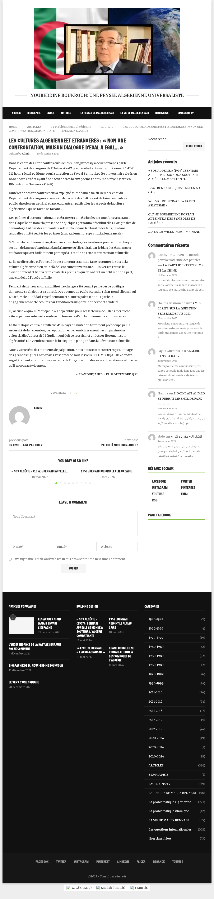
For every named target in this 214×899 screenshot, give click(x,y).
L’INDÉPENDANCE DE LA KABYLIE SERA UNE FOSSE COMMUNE (35, 647)
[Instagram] (174, 138)
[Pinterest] (178, 138)
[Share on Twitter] (88, 393)
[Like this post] (79, 393)
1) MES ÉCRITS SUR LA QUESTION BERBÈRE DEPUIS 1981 (179, 308)
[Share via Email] (96, 393)
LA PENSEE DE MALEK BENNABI (97, 113)
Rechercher (194, 146)
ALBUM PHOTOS (20, 125)
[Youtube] (197, 138)
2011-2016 (177, 692)
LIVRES (50, 113)
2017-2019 (177, 720)
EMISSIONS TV (186, 113)
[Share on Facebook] (84, 393)
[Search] (203, 138)
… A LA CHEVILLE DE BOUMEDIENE (174, 232)
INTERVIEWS (161, 113)
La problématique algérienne (177, 802)
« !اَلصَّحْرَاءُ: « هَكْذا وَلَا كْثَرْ (186, 436)
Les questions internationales (177, 829)
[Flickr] (188, 138)
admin (26, 153)
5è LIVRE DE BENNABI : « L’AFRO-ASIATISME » (90, 650)
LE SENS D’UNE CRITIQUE (24, 682)
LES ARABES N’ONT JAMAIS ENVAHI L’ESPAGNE (49, 623)
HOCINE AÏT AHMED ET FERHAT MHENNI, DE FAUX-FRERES (181, 399)
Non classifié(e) (177, 838)
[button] (14, 476)
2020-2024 (177, 738)
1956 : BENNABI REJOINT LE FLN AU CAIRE (106, 471)
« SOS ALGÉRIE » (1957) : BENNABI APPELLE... (40, 471)
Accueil (16, 113)
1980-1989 (177, 647)
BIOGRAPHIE (34, 113)
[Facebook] (165, 138)
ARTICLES (66, 113)
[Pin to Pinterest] (92, 393)
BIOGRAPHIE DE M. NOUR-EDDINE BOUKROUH (36, 666)
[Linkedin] (183, 138)
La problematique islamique (177, 811)
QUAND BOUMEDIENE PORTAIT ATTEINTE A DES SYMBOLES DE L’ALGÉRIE (171, 218)
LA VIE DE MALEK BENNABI (134, 113)
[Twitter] (169, 138)
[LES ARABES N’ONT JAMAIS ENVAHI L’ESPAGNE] (21, 625)
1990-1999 (177, 674)
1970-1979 (177, 619)
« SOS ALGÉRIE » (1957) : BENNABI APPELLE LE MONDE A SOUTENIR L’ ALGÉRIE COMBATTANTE (174, 175)
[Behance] (192, 138)
